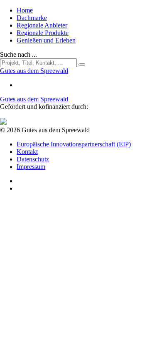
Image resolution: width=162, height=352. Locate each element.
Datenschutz (33, 159)
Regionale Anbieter (42, 25)
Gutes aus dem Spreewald (34, 99)
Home (25, 10)
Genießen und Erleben (46, 40)
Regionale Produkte (43, 32)
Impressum (31, 166)
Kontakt (27, 151)
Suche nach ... (18, 54)
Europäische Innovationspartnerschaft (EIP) (74, 144)
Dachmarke (32, 17)
